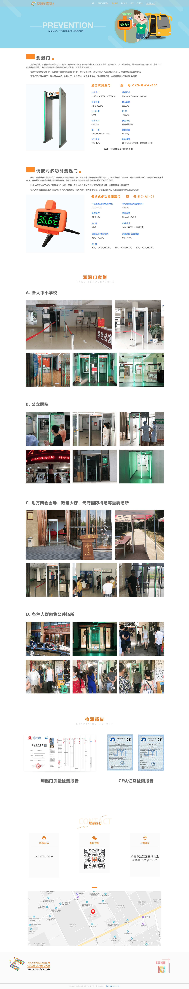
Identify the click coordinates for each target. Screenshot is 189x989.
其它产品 (124, 3)
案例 (132, 3)
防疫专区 (115, 3)
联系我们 (140, 3)
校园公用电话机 (103, 3)
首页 (92, 3)
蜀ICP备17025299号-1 (113, 986)
